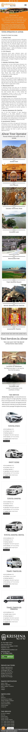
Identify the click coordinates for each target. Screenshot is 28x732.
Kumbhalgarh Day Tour (6, 670)
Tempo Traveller (4, 718)
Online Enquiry (4, 705)
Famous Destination (5, 703)
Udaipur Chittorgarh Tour (7, 669)
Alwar (6, 683)
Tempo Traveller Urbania (7, 719)
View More (6, 550)
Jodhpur (6, 686)
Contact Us (3, 707)
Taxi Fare (3, 715)
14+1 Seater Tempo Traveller (7, 724)
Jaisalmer (11, 686)
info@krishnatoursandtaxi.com (9, 649)
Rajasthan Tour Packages (7, 676)
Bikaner (3, 684)
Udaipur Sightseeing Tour (7, 667)
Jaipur (2, 686)
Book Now (6, 441)
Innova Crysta (4, 716)
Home (2, 696)
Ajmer (2, 683)
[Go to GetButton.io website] (3, 730)
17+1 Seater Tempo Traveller (7, 726)
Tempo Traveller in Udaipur (7, 700)
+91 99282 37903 (7, 653)
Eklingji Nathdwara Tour (6, 675)
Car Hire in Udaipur (5, 702)
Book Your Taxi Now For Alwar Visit (14, 333)
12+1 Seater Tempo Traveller (7, 722)
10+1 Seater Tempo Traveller (7, 721)
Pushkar (3, 688)
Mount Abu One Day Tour (7, 672)
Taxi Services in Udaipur (6, 699)
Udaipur (3, 689)
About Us (3, 697)
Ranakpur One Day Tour (6, 673)
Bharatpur (8, 684)
